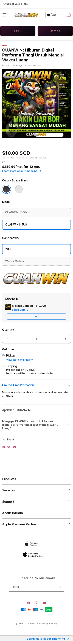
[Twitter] (9, 447)
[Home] (26, 15)
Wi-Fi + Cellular (15, 261)
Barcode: (28, 66)
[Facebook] (4, 447)
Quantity (8, 329)
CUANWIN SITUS (16, 224)
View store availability (19, 359)
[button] (4, 15)
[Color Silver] (19, 189)
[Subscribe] (60, 587)
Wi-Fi (8, 249)
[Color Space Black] (6, 189)
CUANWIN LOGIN (16, 212)
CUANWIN (30, 624)
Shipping (19, 158)
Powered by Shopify (47, 624)
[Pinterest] (15, 447)
